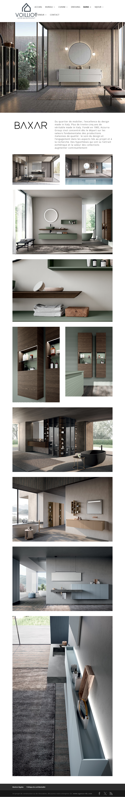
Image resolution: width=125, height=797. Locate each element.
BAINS (86, 7)
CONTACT (54, 15)
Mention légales (18, 787)
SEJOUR (98, 7)
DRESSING (75, 7)
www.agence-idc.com (82, 793)
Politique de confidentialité (36, 787)
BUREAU (49, 7)
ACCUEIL (38, 7)
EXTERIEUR (39, 15)
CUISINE (61, 7)
